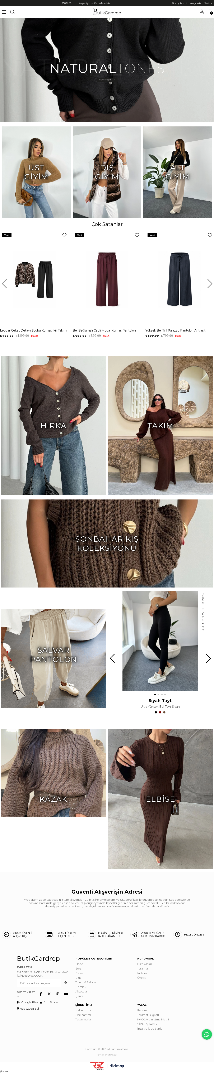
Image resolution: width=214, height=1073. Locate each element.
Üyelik (141, 977)
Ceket (79, 973)
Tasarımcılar (83, 1019)
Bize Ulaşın (144, 964)
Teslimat (142, 968)
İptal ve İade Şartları (150, 1028)
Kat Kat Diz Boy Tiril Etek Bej (166, 330)
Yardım (208, 3)
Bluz (78, 977)
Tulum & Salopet (86, 982)
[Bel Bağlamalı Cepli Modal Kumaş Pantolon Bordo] (34, 279)
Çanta (79, 996)
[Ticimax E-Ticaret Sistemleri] (117, 1066)
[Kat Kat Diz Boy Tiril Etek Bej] (179, 279)
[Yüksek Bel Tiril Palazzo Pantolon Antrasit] (107, 279)
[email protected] (107, 1054)
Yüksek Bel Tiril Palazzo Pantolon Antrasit (103, 330)
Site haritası (83, 1014)
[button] (105, 112)
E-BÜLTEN (24, 967)
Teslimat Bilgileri (148, 1014)
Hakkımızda (83, 1010)
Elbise (79, 964)
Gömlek (80, 987)
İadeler (142, 973)
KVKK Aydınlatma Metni (153, 1019)
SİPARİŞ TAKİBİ (147, 1024)
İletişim (142, 1010)
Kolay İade (195, 3)
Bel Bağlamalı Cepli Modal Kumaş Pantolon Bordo (31, 331)
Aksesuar (81, 991)
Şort (78, 968)
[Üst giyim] (107, 70)
